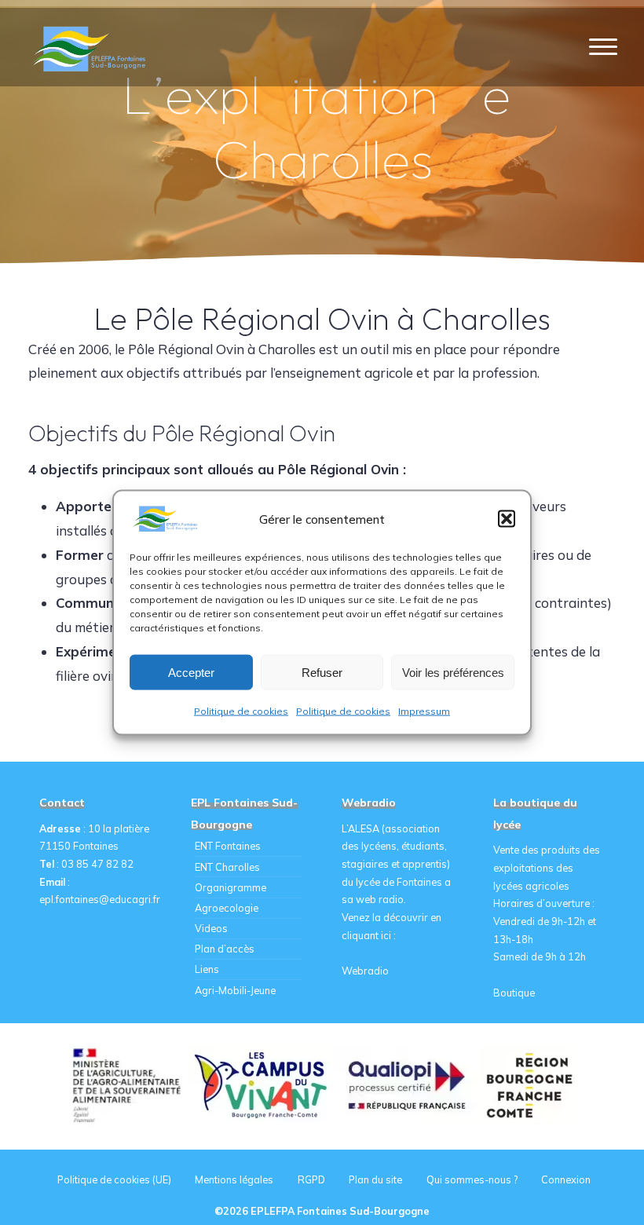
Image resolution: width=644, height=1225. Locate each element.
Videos (211, 928)
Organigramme (230, 887)
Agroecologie (226, 907)
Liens (207, 969)
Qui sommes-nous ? (472, 1179)
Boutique (514, 992)
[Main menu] (603, 47)
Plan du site (375, 1179)
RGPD (311, 1179)
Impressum (424, 711)
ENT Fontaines (228, 845)
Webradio (365, 970)
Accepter (191, 671)
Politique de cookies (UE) (114, 1179)
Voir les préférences (453, 671)
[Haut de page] (582, 1163)
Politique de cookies (241, 711)
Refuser (322, 671)
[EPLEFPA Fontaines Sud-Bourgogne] (92, 46)
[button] (506, 519)
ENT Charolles (227, 867)
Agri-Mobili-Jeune (235, 990)
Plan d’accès (224, 948)
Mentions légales (234, 1179)
